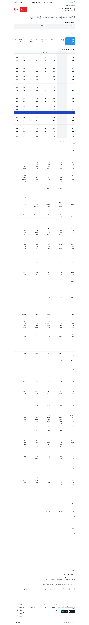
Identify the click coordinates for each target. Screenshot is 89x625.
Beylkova (72, 202)
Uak (73, 456)
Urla (49, 458)
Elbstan (49, 246)
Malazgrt (36, 353)
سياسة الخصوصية (32, 607)
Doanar (49, 232)
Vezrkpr (37, 466)
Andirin (25, 173)
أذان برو (71, 2)
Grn (25, 279)
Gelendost (24, 272)
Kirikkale (60, 327)
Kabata (73, 314)
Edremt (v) (60, 244)
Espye (49, 253)
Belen (73, 200)
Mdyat (25, 355)
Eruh (49, 251)
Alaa (25, 164)
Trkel (73, 446)
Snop (61, 424)
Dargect (37, 225)
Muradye (24, 358)
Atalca (61, 183)
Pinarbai (60, 395)
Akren (73, 164)
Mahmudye (60, 353)
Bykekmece (36, 206)
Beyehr (37, 200)
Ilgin (61, 305)
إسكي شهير (48, 511)
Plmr (25, 395)
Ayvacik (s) (60, 188)
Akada (61, 160)
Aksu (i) (60, 164)
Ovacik (61, 383)
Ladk (73, 344)
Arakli (25, 175)
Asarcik (37, 181)
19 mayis (72, 150)
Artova (49, 181)
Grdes (73, 279)
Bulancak (60, 206)
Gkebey (25, 274)
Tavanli (37, 438)
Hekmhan (72, 295)
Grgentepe (36, 279)
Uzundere (36, 458)
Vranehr (72, 468)
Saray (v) (48, 415)
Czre (61, 216)
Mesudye (48, 357)
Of (73, 381)
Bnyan (49, 202)
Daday (73, 225)
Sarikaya (48, 417)
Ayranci (73, 188)
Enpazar (25, 248)
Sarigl (73, 417)
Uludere (25, 456)
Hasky (25, 291)
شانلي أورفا (72, 545)
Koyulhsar (60, 330)
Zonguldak (24, 492)
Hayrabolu (36, 293)
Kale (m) (60, 316)
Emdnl (25, 246)
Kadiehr (61, 314)
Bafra (73, 197)
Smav (73, 424)
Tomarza (72, 442)
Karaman (60, 319)
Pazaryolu (60, 393)
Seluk (61, 421)
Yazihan (25, 478)
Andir (37, 173)
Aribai (73, 179)
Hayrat (25, 293)
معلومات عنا (38, 2)
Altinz (37, 170)
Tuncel (61, 446)
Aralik (73, 177)
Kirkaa (49, 327)
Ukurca (61, 456)
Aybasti (49, 185)
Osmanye (24, 381)
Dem (49, 226)
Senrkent (48, 421)
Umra (61, 458)
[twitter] (17, 622)
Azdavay (48, 188)
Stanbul (61, 426)
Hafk (49, 290)
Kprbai (37, 330)
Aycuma (36, 185)
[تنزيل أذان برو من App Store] (72, 611)
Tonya (61, 442)
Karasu (25, 319)
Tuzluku (72, 448)
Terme (37, 440)
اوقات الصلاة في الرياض (20, 613)
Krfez (49, 332)
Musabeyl (72, 360)
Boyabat (72, 204)
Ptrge (61, 397)
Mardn (49, 355)
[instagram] (14, 622)
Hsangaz (72, 297)
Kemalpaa (48, 325)
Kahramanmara (23, 314)
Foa (25, 262)
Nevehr (25, 369)
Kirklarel (36, 327)
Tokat (25, 440)
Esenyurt (24, 251)
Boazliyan (36, 202)
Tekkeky (24, 438)
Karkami (72, 321)
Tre (37, 444)
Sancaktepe (72, 415)
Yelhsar (61, 480)
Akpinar (25, 162)
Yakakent (60, 477)
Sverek (49, 430)
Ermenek (60, 251)
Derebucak (60, 228)
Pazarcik (24, 391)
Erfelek (25, 250)
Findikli (37, 262)
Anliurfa (72, 175)
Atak (73, 183)
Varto (49, 466)
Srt (73, 426)
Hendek (49, 295)
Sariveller (24, 417)
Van (61, 466)
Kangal (25, 316)
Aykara (25, 186)
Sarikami (60, 417)
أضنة (61, 503)
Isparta (25, 305)
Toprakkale (48, 442)
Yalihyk (37, 477)
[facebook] (19, 622)
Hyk (49, 297)
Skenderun (72, 423)
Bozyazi (25, 204)
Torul (73, 444)
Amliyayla (24, 172)
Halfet (25, 290)
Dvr (61, 236)
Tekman (72, 440)
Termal (49, 440)
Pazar (49, 391)
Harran (49, 291)
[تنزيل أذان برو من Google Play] (64, 611)
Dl (73, 232)
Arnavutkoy (24, 179)
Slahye (61, 423)
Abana (73, 159)
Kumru (73, 336)
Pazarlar (72, 393)
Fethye (49, 262)
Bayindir (48, 198)
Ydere (73, 480)
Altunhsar (24, 170)
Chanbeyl (24, 214)
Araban (37, 175)
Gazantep (72, 272)
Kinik (37, 325)
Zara (61, 492)
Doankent (72, 234)
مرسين (73, 570)
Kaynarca (72, 323)
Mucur (49, 358)
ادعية (44, 2)
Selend (25, 419)
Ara (49, 175)
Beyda (49, 200)
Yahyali (73, 477)
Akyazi (37, 164)
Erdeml (61, 250)
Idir (73, 305)
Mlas (25, 357)
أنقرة (37, 503)
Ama (61, 172)
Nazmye (72, 369)
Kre (61, 332)
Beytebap (60, 202)
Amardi (49, 172)
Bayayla (60, 198)
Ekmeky (24, 244)
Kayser (61, 323)
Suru (25, 428)
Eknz (73, 246)
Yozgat (73, 484)
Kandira (37, 316)
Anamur (48, 173)
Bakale (37, 197)
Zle (49, 492)
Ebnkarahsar (72, 244)
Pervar (73, 395)
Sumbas (37, 428)
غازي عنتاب (72, 553)
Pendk (37, 393)
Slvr (25, 423)
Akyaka (49, 164)
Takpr (73, 438)
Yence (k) (36, 480)
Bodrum (25, 202)
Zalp (73, 492)
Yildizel (49, 482)
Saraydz (37, 415)
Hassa (73, 293)
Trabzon (48, 444)
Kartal (49, 321)
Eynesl (37, 253)
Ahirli (37, 159)
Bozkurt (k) (48, 204)
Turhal (37, 446)
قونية (73, 561)
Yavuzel (49, 478)
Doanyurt (48, 234)
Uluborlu (36, 456)
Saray (61, 415)
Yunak (61, 484)
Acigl (61, 159)
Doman (37, 234)
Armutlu (36, 179)
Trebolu (25, 444)
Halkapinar (72, 291)
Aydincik (24, 185)
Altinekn (24, 168)
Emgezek (60, 248)
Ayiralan (48, 186)
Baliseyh (24, 197)
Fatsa (73, 262)
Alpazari (48, 168)
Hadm (61, 290)
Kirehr (25, 325)
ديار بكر (73, 528)
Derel (49, 228)
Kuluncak (36, 334)
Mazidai (37, 355)
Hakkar (37, 290)
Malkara (25, 353)
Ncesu (61, 369)
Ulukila (73, 458)
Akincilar (60, 162)
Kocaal (49, 329)
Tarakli (61, 438)
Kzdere (25, 336)
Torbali (37, 442)
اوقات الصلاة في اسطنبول (19, 616)
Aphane (61, 175)
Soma (49, 424)
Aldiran (25, 166)
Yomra (25, 482)
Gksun (73, 276)
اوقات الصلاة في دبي (20, 610)
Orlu (49, 381)
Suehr (37, 426)
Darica (25, 225)
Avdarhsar (24, 183)
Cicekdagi (72, 216)
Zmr (37, 492)
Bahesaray (48, 197)
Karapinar (36, 319)
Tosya (61, 444)
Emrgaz (49, 248)
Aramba (61, 177)
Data (73, 226)
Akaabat (72, 160)
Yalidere (48, 477)
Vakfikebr (72, 466)
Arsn (61, 181)
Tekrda (61, 440)
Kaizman (72, 316)
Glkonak (60, 276)
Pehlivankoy (48, 393)
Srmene (25, 424)
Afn (49, 159)
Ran (73, 405)
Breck (73, 206)
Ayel (61, 186)
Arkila (61, 179)
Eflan (49, 244)
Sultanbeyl (72, 428)
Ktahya (73, 334)
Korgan (25, 329)
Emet (73, 248)
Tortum (25, 442)
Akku (37, 162)
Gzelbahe (72, 281)
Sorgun (37, 424)
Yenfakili (24, 480)
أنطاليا (49, 503)
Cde (73, 214)
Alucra (73, 172)
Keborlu (25, 323)
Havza (49, 293)
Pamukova (72, 391)
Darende (48, 225)
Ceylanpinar (36, 214)
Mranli (73, 358)
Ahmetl (25, 159)
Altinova (72, 170)
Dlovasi (61, 232)
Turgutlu (48, 446)
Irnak (37, 305)
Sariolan (37, 417)
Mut (61, 360)
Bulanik (49, 206)
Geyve (37, 274)
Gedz (37, 272)
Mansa (61, 355)
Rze (25, 405)
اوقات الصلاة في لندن (20, 607)
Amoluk (72, 173)
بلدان (54, 2)
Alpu (37, 168)
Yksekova (36, 482)
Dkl (37, 230)
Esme (61, 253)
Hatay (61, 293)
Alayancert (36, 166)
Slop (37, 423)
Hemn (61, 295)
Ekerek (37, 244)
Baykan (37, 198)
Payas (61, 391)
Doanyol (60, 234)
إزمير (73, 511)
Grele (61, 279)
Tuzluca (25, 446)
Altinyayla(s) (48, 170)
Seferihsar (36, 419)
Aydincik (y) (72, 186)
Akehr (25, 160)
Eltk (37, 246)
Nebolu (37, 369)
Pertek (25, 393)
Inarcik (49, 305)
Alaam (73, 166)
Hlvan (37, 295)
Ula (49, 456)
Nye (73, 372)
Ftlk (61, 264)
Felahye (61, 262)
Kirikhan (72, 327)
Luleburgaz (48, 344)
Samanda (36, 413)
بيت (57, 2)
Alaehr (61, 166)
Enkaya (37, 248)
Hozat (25, 295)
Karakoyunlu (72, 319)
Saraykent (24, 415)
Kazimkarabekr (47, 323)
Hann (61, 291)
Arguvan (24, 177)
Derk (37, 228)
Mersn (61, 357)
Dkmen (25, 230)
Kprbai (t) (24, 330)
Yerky (61, 482)
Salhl (61, 413)
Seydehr (37, 421)
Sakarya (72, 413)
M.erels (73, 353)
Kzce (37, 336)
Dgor (49, 230)
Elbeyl (61, 246)
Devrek (61, 230)
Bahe (61, 197)
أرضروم (73, 503)
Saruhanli (60, 419)
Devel (73, 230)
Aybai (61, 185)
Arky (49, 179)
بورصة (73, 519)
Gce (61, 272)
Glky (49, 276)
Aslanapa (24, 181)
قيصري (61, 561)
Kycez (49, 336)
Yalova (25, 477)
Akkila (49, 162)
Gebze (49, 272)
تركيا (69, 5)
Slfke (49, 423)
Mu (61, 358)
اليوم (73, 33)
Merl (73, 357)
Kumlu (25, 334)
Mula (37, 358)
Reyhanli (48, 405)
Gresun (49, 279)
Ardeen (37, 177)
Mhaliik (37, 357)
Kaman (49, 316)
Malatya (49, 353)
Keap (37, 323)
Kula (61, 334)
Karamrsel (48, 319)
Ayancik (72, 185)
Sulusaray (48, 428)
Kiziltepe (24, 327)
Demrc (25, 226)
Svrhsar (37, 430)
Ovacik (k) (48, 383)
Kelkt (61, 325)
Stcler (49, 426)
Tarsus (49, 438)
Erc (73, 250)
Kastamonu (36, 321)
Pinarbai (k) (48, 395)
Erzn (37, 251)
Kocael (37, 329)
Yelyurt (49, 480)
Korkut (73, 330)
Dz (49, 236)
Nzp (61, 372)
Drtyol (25, 234)
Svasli (61, 430)
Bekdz (25, 198)
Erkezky (72, 251)
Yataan (61, 478)
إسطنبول (60, 511)
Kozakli (49, 330)
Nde (49, 369)
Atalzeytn (36, 183)
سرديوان (72, 536)
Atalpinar (48, 183)
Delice (61, 226)
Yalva (73, 478)
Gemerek (72, 274)
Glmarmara (36, 276)
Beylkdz (24, 200)
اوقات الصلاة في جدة (20, 612)
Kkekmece (72, 329)
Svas (73, 430)
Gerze (61, 274)
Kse (25, 332)
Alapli (49, 166)
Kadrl (37, 314)
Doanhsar (24, 232)
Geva (49, 274)
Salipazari (48, 413)
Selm (73, 421)
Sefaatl (49, 419)
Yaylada (37, 478)
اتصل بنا (33, 2)
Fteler (73, 264)
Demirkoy (36, 226)
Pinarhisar (36, 395)
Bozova (37, 204)
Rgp (37, 405)
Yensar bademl (71, 482)
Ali (73, 168)
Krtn (37, 332)
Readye (61, 405)
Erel (37, 250)
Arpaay (73, 181)
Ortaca (37, 381)
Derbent (72, 228)
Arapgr (49, 177)
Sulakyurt (24, 426)
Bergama (60, 200)
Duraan (73, 236)
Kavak (25, 321)
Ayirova (37, 186)
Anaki (61, 173)
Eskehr (73, 253)
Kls (61, 329)
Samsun (25, 413)
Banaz (73, 198)
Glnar (25, 276)
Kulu (49, 334)
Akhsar (73, 162)
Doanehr (36, 232)
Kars (61, 321)
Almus (61, 168)
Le (61, 344)
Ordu (61, 381)
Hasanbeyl (36, 291)
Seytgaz (25, 421)
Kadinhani (48, 314)
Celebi (61, 214)
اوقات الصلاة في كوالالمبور (19, 615)
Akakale (48, 160)
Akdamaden (36, 160)
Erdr (49, 250)
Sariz (73, 419)
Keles (73, 325)
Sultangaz (60, 428)
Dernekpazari (24, 228)
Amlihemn (36, 172)
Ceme (49, 214)
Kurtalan (60, 336)
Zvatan (73, 494)
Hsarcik (61, 297)
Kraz (73, 332)
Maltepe (72, 355)
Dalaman (60, 225)
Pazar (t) (36, 391)
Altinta (61, 170)
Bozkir (61, 204)
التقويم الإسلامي (49, 2)
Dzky (37, 236)
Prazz (73, 397)
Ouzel (73, 383)
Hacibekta (72, 290)
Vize (25, 466)
